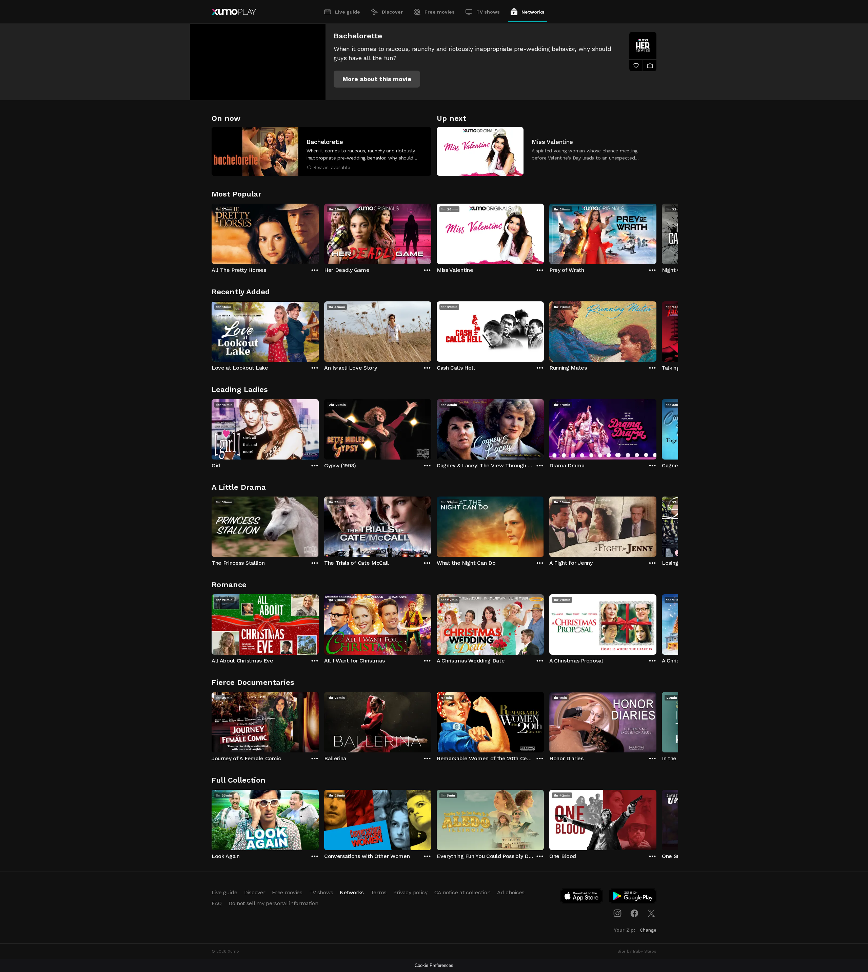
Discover (392, 12)
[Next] (656, 232)
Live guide (347, 12)
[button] (377, 79)
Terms (379, 892)
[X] (651, 913)
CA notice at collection (462, 892)
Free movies (440, 12)
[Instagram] (617, 913)
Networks (533, 12)
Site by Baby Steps (636, 951)
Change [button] (648, 930)
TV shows (488, 12)
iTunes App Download (582, 897)
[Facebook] (634, 913)
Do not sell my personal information (273, 903)
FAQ (217, 903)
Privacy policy (410, 892)
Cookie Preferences (434, 965)
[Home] (234, 12)
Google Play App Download (633, 897)
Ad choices (511, 892)
